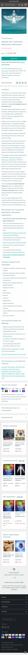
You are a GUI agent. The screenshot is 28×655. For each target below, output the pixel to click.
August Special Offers (14, 1)
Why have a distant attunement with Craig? (13, 354)
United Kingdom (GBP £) (7, 619)
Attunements (11, 367)
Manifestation (5, 376)
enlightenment (17, 116)
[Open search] (19, 5)
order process (14, 252)
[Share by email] (25, 83)
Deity (13, 369)
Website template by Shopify (9, 649)
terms (22, 252)
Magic (23, 373)
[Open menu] (2, 4)
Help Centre (15, 349)
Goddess (18, 373)
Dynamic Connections (15, 371)
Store (2, 378)
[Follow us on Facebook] (2, 627)
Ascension (4, 367)
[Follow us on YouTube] (8, 627)
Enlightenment (11, 373)
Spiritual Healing (20, 376)
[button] (25, 652)
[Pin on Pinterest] (20, 83)
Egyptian (3, 373)
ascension (9, 116)
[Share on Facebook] (17, 83)
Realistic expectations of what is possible (14, 242)
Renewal (12, 376)
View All (21, 460)
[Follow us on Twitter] (5, 627)
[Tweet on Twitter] (23, 83)
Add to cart (14, 58)
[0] (25, 5)
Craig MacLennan (6, 48)
